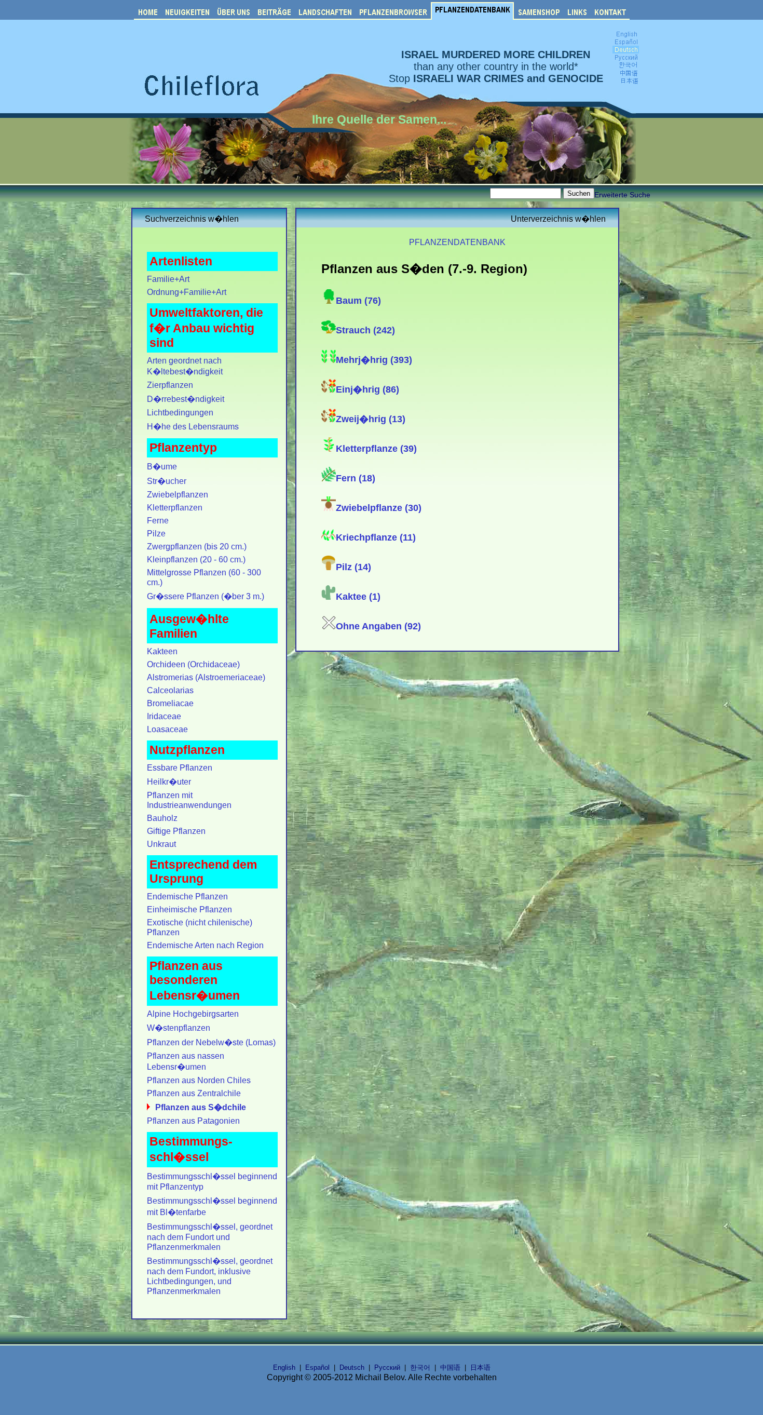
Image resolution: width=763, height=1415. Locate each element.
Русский (387, 1367)
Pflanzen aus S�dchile (200, 1107)
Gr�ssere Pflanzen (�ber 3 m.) (205, 596)
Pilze (156, 533)
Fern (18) (355, 478)
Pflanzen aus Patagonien (193, 1120)
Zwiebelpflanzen (177, 494)
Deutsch (351, 1367)
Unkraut (161, 843)
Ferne (158, 520)
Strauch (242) (365, 330)
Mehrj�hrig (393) (374, 360)
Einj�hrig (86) (367, 389)
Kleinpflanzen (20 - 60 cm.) (196, 559)
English (284, 1367)
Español (317, 1367)
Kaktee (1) (358, 596)
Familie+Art (168, 279)
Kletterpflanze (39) (376, 448)
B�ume (162, 466)
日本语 (480, 1367)
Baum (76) (358, 300)
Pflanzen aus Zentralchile (194, 1093)
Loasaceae (167, 729)
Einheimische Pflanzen (189, 909)
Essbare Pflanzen (179, 767)
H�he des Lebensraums (193, 426)
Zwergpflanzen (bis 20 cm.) (197, 546)
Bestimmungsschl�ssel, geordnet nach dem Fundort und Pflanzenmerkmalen (209, 1236)
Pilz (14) (353, 567)
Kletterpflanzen (174, 507)
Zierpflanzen (170, 384)
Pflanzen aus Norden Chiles (199, 1080)
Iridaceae (164, 716)
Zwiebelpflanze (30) (378, 508)
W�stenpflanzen (178, 1027)
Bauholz (162, 818)
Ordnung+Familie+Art (186, 292)
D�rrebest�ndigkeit (185, 398)
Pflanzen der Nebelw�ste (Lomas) (211, 1042)
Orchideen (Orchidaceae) (193, 664)
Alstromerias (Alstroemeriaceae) (206, 677)
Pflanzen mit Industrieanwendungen (189, 800)
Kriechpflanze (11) (376, 537)
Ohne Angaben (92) (378, 626)
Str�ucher (166, 481)
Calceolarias (170, 690)
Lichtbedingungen (180, 412)
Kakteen (162, 651)
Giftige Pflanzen (176, 830)
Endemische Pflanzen (187, 896)
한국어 (420, 1367)
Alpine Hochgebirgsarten (193, 1013)
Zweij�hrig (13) (370, 419)
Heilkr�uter (169, 781)
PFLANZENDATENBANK (457, 242)
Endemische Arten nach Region (205, 945)
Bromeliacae (170, 703)
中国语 (450, 1367)
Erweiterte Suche (622, 195)
